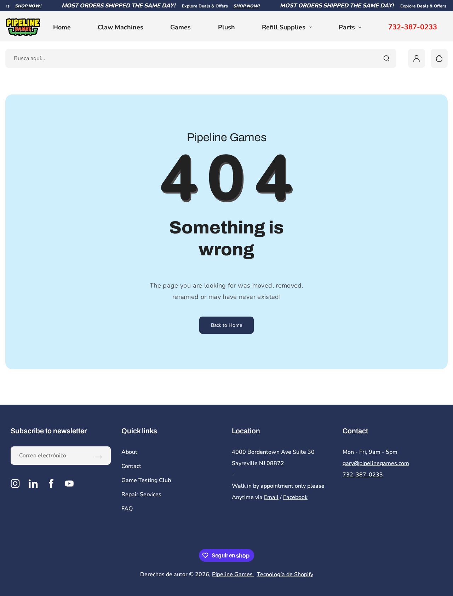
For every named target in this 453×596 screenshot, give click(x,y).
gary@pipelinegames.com (376, 463)
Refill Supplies (283, 27)
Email (271, 497)
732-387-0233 (412, 27)
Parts (347, 27)
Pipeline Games (233, 574)
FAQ (127, 509)
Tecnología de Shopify (285, 574)
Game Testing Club (146, 480)
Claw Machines (120, 27)
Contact (131, 466)
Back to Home (226, 325)
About (129, 452)
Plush (226, 27)
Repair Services (141, 494)
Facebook (295, 497)
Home (62, 27)
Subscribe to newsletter (49, 431)
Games (180, 27)
